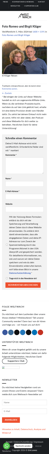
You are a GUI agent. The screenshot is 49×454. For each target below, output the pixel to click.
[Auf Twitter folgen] (26, 9)
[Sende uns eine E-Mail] (28, 332)
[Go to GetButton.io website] (6, 451)
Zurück (7, 93)
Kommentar (11, 155)
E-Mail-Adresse (12, 191)
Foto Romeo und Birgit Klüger (16, 35)
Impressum (38, 442)
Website (8, 204)
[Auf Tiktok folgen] (23, 9)
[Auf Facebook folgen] (18, 9)
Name (8, 179)
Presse (38, 446)
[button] (3, 15)
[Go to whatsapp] (6, 445)
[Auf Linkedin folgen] (28, 9)
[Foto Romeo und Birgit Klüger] (24, 57)
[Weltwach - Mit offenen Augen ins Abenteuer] (24, 16)
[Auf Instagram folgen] (20, 9)
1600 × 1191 (39, 32)
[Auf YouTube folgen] (31, 9)
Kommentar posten (9, 89)
